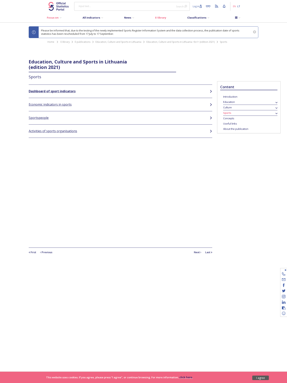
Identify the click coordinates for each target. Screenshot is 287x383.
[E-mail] (283, 280)
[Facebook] (283, 285)
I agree (260, 378)
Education (229, 102)
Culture (227, 107)
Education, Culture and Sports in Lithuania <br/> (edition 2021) (180, 42)
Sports (223, 42)
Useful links (230, 123)
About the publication (235, 129)
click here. (186, 377)
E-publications (82, 42)
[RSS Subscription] (217, 6)
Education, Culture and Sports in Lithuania (118, 42)
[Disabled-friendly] (209, 6)
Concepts (228, 118)
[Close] (281, 269)
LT (238, 6)
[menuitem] (54, 18)
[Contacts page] (283, 274)
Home (50, 42)
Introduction (230, 96)
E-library (65, 42)
